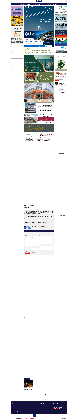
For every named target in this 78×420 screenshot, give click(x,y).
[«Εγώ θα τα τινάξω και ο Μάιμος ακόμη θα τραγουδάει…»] (56, 215)
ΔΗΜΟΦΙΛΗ (61, 80)
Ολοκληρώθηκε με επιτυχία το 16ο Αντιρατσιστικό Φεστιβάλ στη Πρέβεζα (28, 389)
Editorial (54, 4)
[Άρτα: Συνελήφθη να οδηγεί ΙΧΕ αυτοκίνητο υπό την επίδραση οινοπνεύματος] (56, 153)
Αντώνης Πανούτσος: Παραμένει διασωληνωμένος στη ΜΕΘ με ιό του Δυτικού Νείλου (53, 394)
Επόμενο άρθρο (52, 397)
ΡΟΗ (57, 80)
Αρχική (19, 4)
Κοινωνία (28, 4)
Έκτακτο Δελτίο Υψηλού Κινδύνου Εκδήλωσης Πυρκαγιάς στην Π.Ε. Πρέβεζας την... (62, 87)
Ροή (21, 4)
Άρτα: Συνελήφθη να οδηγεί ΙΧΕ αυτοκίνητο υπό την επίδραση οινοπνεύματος (62, 154)
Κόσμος (51, 4)
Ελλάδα (43, 4)
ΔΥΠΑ (34, 231)
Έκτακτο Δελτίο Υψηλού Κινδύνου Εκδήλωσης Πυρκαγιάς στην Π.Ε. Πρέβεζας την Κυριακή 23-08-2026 (42, 394)
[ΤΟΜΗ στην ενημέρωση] (15, 2)
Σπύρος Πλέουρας (27, 209)
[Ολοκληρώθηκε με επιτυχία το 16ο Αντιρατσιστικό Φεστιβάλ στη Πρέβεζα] (28, 386)
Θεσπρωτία (48, 410)
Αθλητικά (36, 4)
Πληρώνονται (37, 231)
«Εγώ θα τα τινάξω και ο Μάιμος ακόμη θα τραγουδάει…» (62, 216)
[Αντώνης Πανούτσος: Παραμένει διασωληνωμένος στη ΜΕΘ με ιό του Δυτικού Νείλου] (56, 91)
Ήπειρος (32, 4)
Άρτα (47, 409)
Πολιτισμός (47, 4)
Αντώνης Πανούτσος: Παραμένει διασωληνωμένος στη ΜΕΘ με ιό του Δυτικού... (62, 92)
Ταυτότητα (22, 418)
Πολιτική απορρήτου (31, 418)
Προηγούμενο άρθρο (27, 397)
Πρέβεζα (24, 4)
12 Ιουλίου (28, 231)
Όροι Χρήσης (26, 418)
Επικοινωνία (58, 4)
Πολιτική (39, 4)
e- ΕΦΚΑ (31, 231)
